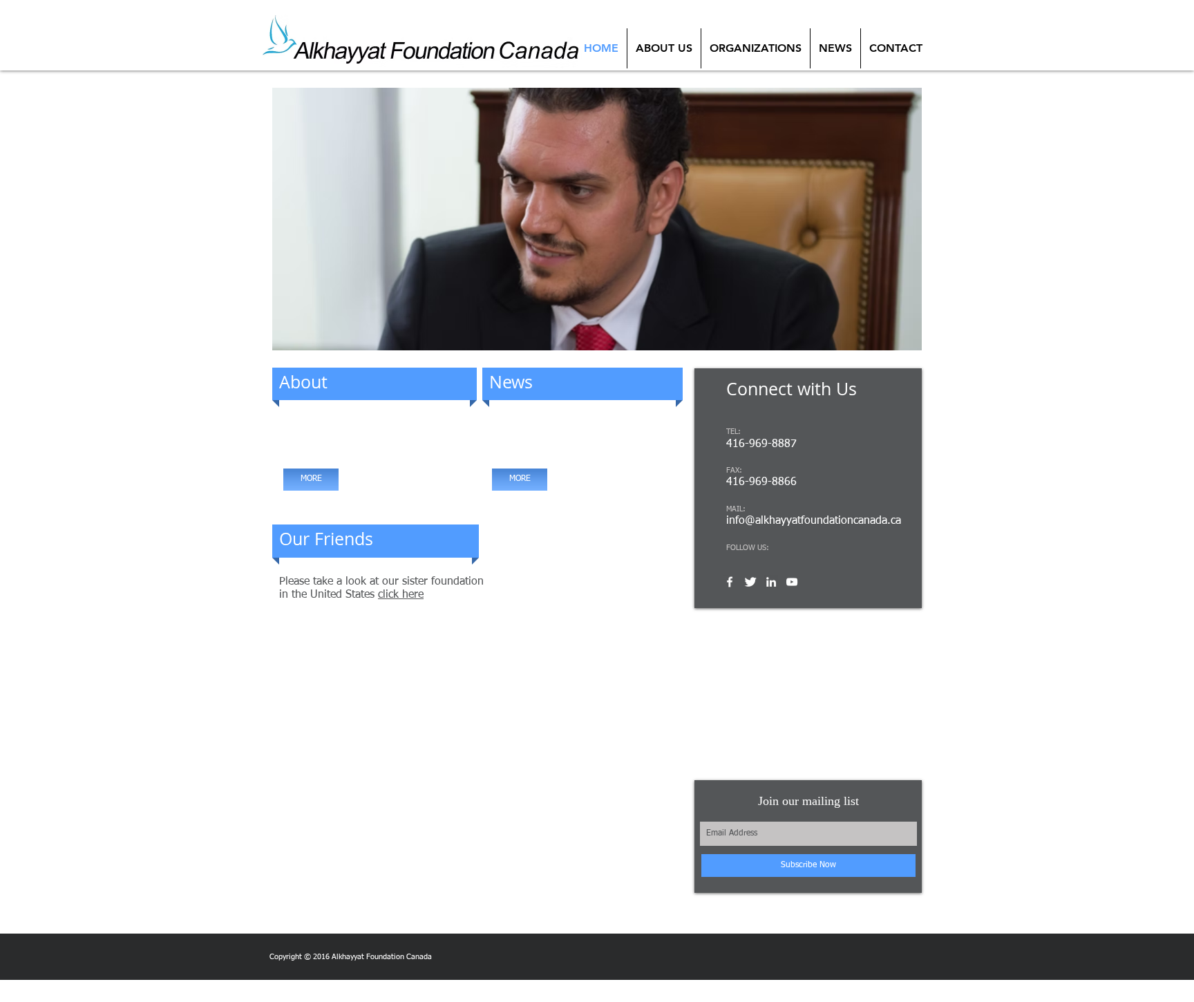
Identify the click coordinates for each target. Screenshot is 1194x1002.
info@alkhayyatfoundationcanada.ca (813, 521)
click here (401, 595)
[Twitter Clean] (750, 582)
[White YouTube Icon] (792, 582)
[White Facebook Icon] (730, 582)
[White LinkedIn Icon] (771, 582)
